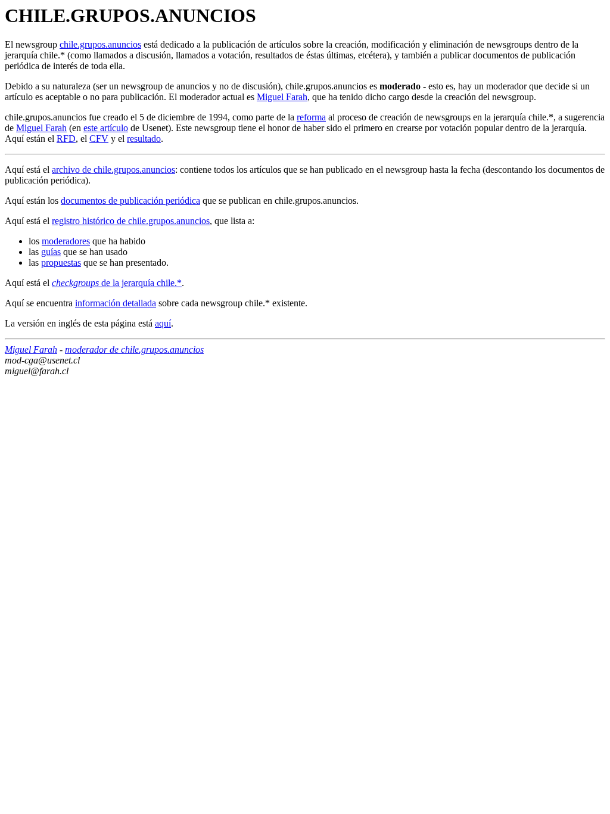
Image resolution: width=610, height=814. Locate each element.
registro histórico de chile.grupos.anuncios (131, 221)
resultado (144, 138)
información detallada (115, 303)
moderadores (66, 241)
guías (51, 252)
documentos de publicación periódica (130, 200)
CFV (98, 138)
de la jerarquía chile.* (117, 283)
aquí (163, 323)
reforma (311, 117)
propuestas (61, 262)
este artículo (105, 128)
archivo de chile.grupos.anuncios (113, 169)
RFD (66, 138)
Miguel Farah (282, 97)
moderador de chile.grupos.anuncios (134, 349)
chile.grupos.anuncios (100, 44)
